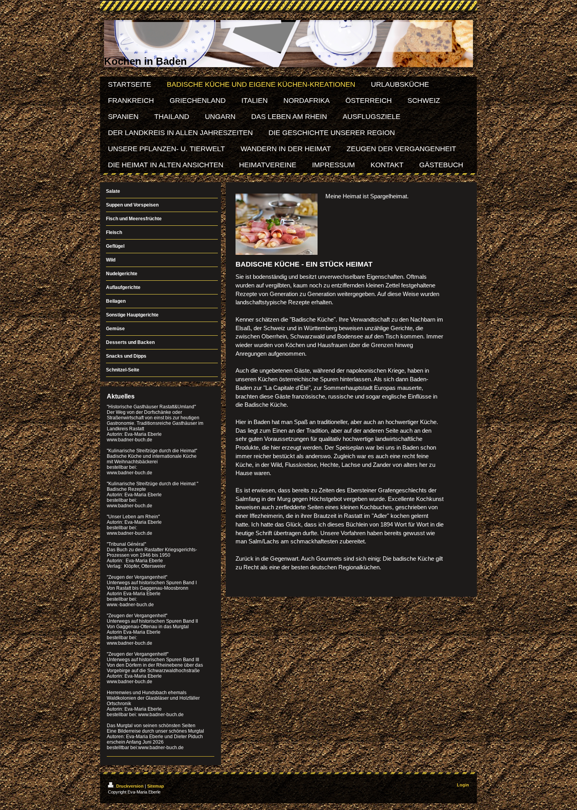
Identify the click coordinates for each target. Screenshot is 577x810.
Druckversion (130, 786)
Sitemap (155, 786)
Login (463, 785)
